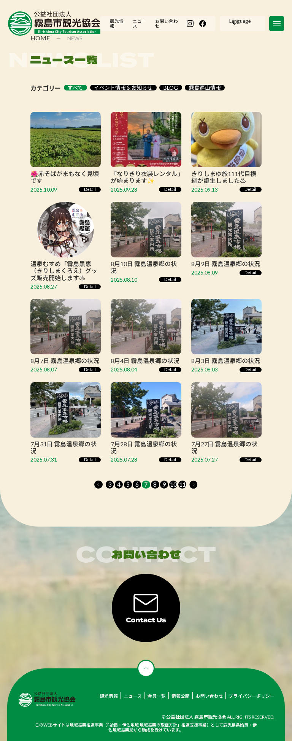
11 (182, 484)
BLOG (170, 87)
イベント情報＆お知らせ (123, 87)
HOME (40, 37)
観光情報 (109, 695)
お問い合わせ (209, 695)
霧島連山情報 (205, 87)
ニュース (133, 695)
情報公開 (180, 695)
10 (173, 484)
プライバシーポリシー (252, 695)
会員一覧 (157, 695)
